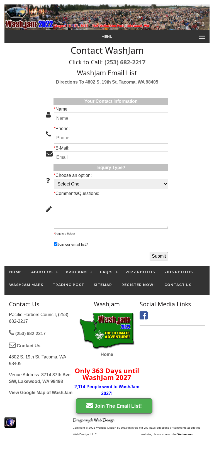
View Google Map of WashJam (40, 392)
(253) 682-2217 (124, 62)
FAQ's (106, 272)
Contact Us (28, 345)
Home (107, 354)
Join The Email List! (117, 406)
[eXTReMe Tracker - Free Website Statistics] (10, 425)
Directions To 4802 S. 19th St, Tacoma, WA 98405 (107, 82)
